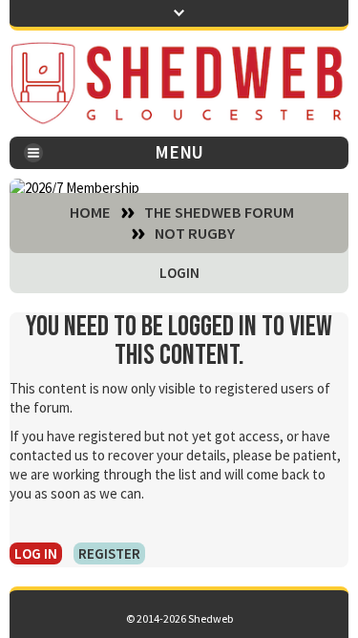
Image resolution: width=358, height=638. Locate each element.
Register (109, 553)
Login (179, 273)
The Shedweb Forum (219, 213)
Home (90, 213)
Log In (35, 553)
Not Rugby (195, 234)
